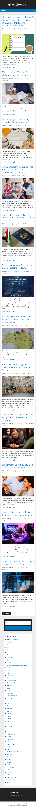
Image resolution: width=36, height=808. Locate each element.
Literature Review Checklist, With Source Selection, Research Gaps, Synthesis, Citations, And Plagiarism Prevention (18, 21)
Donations (10, 675)
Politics (9, 749)
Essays (9, 688)
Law (8, 729)
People (9, 747)
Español (9, 685)
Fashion (4, 473)
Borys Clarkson (8, 325)
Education (5, 31)
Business (5, 80)
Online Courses (11, 744)
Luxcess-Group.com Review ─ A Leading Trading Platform (17, 266)
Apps (8, 645)
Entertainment (11, 680)
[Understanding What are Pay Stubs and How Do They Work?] (18, 93)
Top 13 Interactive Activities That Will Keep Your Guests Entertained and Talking (17, 170)
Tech (8, 764)
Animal (9, 642)
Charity (9, 667)
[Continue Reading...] (8, 67)
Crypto (9, 673)
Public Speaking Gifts (13, 752)
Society (9, 757)
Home (9, 721)
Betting (9, 650)
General (9, 713)
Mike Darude (7, 518)
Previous (6, 613)
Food (8, 703)
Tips (28, 125)
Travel (9, 772)
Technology (10, 767)
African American (12, 639)
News (8, 741)
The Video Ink (12, 804)
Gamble (9, 706)
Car (8, 660)
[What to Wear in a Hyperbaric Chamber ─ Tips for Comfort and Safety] (18, 386)
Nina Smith (6, 224)
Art (8, 647)
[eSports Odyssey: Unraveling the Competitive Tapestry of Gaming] (18, 533)
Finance (4, 273)
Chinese (9, 670)
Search (18, 627)
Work (8, 782)
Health (9, 716)
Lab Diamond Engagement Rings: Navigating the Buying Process (17, 466)
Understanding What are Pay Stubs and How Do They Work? (16, 73)
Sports (4, 520)
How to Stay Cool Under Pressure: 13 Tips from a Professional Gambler (17, 417)
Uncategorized (11, 777)
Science (9, 754)
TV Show (9, 775)
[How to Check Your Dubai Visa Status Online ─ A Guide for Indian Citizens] (18, 237)
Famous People (12, 696)
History (9, 719)
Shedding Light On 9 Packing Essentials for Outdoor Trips (15, 121)
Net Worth (10, 739)
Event (9, 690)
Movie (9, 736)
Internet (9, 726)
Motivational (11, 734)
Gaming (28, 518)
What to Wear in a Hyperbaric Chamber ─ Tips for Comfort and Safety (17, 367)
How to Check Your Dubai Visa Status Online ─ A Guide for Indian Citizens (18, 218)
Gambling (31, 423)
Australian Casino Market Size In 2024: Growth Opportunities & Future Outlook (17, 319)
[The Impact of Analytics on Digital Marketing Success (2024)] (18, 582)
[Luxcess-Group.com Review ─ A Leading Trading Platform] (18, 286)
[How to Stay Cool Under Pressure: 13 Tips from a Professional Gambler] (18, 438)
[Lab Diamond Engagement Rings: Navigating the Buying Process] (18, 486)
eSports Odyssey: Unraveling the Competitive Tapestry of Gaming (17, 513)
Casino (30, 325)
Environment (11, 683)
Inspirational (10, 724)
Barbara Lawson (8, 78)
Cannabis (10, 657)
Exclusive (10, 693)
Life (26, 373)
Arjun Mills (6, 176)
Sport (8, 759)
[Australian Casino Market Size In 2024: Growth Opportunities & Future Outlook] (18, 338)
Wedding (10, 780)
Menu (3, 10)
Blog (26, 176)
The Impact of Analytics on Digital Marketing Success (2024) (18, 563)
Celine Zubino (7, 29)
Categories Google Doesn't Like (17, 665)
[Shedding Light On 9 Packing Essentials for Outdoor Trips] (18, 138)
